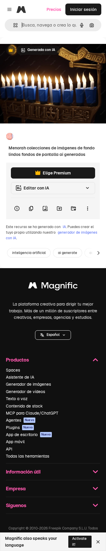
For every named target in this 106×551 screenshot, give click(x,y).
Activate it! (79, 541)
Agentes (20, 420)
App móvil (15, 441)
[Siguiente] (98, 253)
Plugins (19, 427)
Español (53, 334)
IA (64, 227)
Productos (17, 360)
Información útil (23, 471)
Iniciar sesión (83, 9)
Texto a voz (17, 398)
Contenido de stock (24, 406)
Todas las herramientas (27, 456)
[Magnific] (53, 286)
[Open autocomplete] (13, 25)
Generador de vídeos (25, 391)
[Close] (98, 541)
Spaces (13, 370)
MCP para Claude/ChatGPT (32, 413)
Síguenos (16, 505)
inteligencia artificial (29, 252)
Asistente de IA (20, 377)
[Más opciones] (87, 209)
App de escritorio (28, 434)
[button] (53, 335)
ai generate (67, 252)
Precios (54, 9)
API (9, 449)
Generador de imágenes (28, 384)
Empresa (16, 488)
